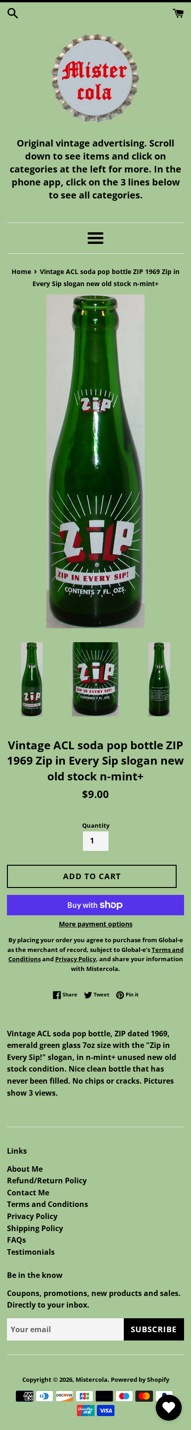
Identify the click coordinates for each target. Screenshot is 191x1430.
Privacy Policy (32, 1216)
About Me (25, 1169)
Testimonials (31, 1252)
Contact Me (28, 1192)
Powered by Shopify (140, 1379)
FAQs (16, 1240)
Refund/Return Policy (47, 1180)
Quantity (95, 825)
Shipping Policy (35, 1228)
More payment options (96, 923)
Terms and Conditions (47, 1204)
